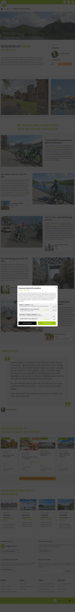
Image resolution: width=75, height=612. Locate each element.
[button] (52, 307)
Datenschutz (27, 290)
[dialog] (37, 306)
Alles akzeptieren (47, 323)
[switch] (53, 307)
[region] (37, 311)
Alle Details (46, 309)
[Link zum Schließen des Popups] (56, 287)
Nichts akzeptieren (27, 323)
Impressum (20, 290)
